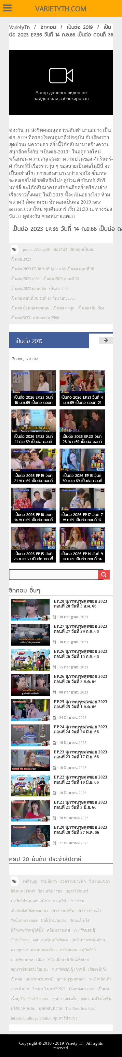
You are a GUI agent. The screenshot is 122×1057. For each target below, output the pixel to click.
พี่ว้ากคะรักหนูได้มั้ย (27, 930)
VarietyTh (19, 27)
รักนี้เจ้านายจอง (24, 920)
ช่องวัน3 (60, 249)
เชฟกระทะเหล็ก (64, 998)
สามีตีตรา (48, 881)
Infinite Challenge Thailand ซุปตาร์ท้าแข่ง (44, 1018)
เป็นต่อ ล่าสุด (64, 308)
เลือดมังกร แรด (81, 989)
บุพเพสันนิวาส (50, 1008)
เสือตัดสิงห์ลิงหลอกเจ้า (29, 910)
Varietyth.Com (60, 9)
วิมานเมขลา (99, 881)
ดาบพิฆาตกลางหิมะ (28, 959)
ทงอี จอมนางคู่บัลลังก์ (78, 950)
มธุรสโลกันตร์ (76, 891)
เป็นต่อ (16, 979)
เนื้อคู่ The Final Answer (29, 998)
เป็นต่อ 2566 (59, 288)
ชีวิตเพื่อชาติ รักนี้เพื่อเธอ (68, 959)
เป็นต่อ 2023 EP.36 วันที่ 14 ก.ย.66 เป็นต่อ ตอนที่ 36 (52, 269)
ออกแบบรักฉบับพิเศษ (50, 940)
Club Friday (20, 940)
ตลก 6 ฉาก (20, 989)
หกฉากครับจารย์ (39, 979)
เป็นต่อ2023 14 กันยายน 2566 (35, 318)
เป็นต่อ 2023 (21, 259)
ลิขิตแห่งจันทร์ (23, 891)
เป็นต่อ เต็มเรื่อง (91, 308)
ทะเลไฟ (59, 901)
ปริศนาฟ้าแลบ (23, 1008)
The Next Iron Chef (80, 1008)
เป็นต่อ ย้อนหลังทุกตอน (30, 308)
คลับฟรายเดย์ (58, 930)
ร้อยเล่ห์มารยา (50, 891)
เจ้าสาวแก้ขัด (62, 910)
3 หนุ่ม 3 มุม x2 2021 (49, 989)
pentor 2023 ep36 (36, 249)
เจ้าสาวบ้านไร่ (89, 910)
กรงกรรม (76, 901)
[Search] (104, 574)
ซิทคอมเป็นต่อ (82, 249)
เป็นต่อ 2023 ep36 (25, 279)
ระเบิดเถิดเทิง (100, 979)
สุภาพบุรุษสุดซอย (71, 979)
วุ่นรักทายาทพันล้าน (88, 940)
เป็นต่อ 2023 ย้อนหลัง (28, 288)
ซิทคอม (48, 27)
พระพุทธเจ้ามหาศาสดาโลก (34, 950)
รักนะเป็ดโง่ (79, 920)
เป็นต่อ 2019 (80, 27)
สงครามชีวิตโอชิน (96, 998)
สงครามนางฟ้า (73, 881)
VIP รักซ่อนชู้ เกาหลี (68, 969)
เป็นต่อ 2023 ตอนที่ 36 (61, 279)
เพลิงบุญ (30, 881)
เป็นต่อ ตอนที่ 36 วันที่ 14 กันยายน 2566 (43, 298)
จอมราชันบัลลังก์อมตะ (29, 969)
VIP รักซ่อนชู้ (84, 930)
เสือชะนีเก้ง (97, 969)
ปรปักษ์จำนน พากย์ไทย (30, 901)
